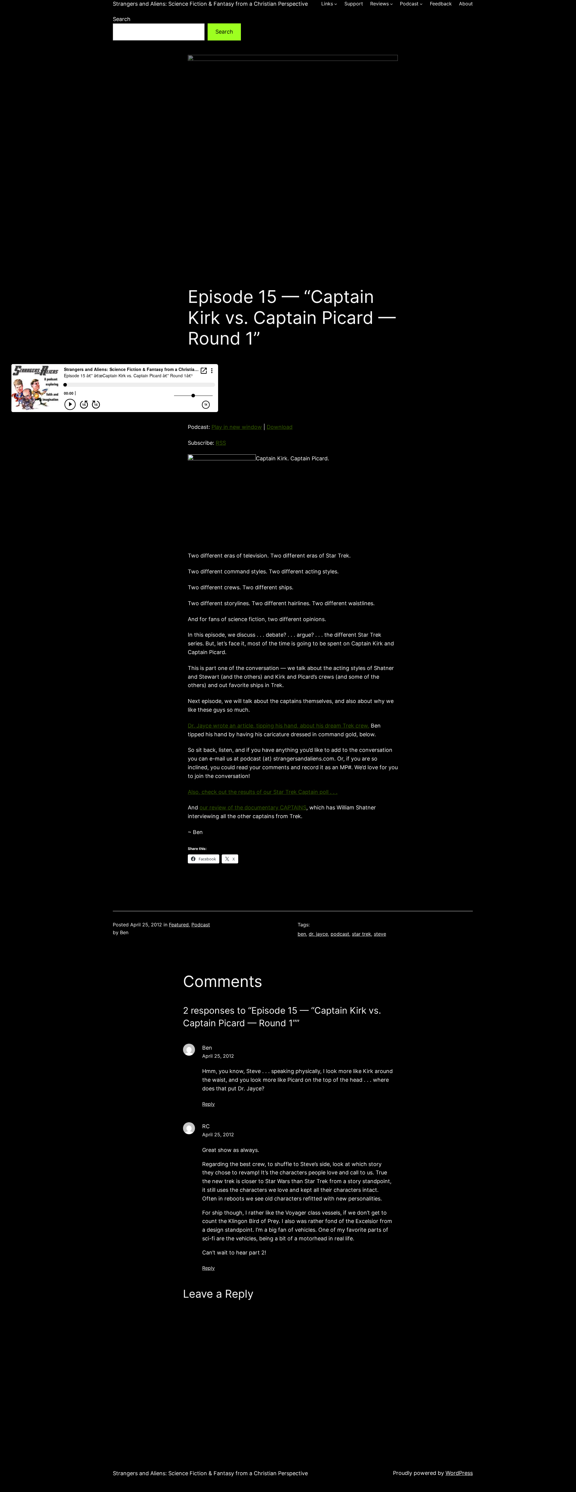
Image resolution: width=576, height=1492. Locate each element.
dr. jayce (318, 934)
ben (302, 934)
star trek (361, 934)
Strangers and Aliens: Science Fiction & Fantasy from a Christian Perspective (210, 4)
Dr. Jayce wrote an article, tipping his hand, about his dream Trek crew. (278, 725)
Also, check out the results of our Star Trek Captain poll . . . (263, 792)
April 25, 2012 (218, 1056)
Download (279, 427)
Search (121, 19)
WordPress (459, 1473)
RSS (221, 443)
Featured (179, 925)
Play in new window (237, 427)
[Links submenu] (335, 3)
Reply (208, 1104)
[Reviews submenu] (391, 3)
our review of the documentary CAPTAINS (253, 807)
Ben (207, 1048)
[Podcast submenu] (421, 3)
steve (380, 934)
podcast (340, 934)
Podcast (200, 925)
